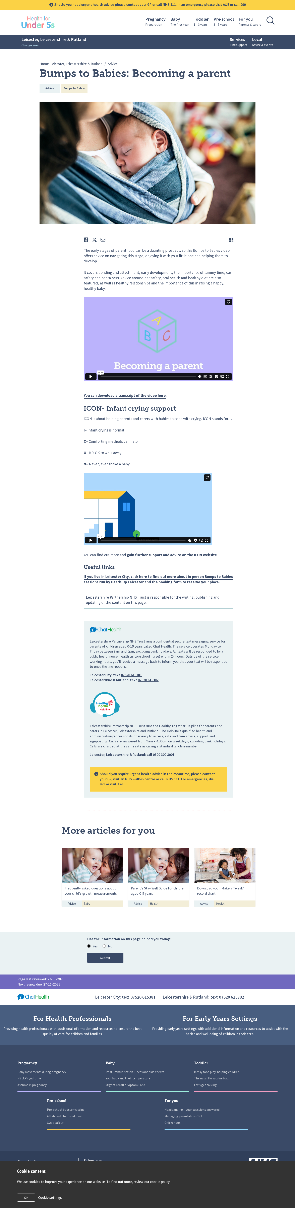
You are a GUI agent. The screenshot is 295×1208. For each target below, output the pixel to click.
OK (26, 1198)
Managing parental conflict (183, 1116)
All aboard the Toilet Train (65, 1116)
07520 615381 (131, 675)
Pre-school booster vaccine (65, 1110)
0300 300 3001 (163, 754)
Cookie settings (50, 1197)
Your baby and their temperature (128, 1078)
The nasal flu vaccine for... (211, 1078)
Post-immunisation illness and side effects (135, 1072)
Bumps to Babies (74, 88)
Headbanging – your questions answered (192, 1110)
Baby (179, 21)
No (110, 946)
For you (250, 21)
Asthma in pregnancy (32, 1085)
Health (154, 903)
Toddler (201, 21)
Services (238, 42)
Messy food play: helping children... (217, 1072)
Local (262, 42)
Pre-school (224, 21)
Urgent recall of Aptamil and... (126, 1085)
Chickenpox (172, 1123)
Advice (49, 88)
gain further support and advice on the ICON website (172, 554)
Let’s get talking (205, 1085)
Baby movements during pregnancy (41, 1072)
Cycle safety (55, 1123)
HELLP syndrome (29, 1078)
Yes (95, 946)
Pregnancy (155, 21)
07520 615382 (148, 680)
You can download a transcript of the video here (125, 395)
